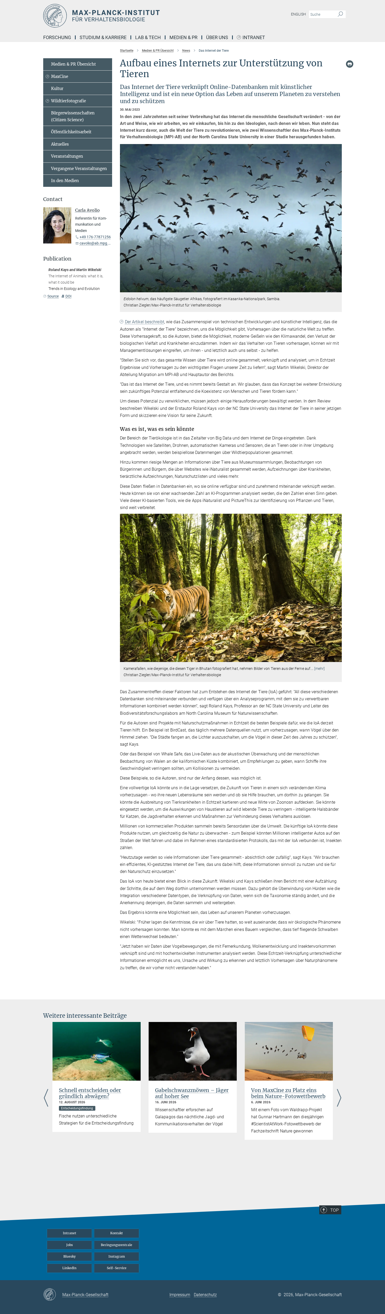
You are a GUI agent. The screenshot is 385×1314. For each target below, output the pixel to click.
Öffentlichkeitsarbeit (71, 131)
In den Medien (65, 180)
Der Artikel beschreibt (144, 321)
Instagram (116, 1256)
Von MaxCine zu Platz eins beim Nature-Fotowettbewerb (288, 1093)
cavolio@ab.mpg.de (96, 243)
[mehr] (319, 668)
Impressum (179, 1294)
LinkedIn (69, 1268)
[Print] (350, 64)
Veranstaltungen (67, 156)
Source (53, 296)
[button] (337, 288)
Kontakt (116, 1233)
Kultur (57, 88)
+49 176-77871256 (95, 237)
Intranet (254, 37)
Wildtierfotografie (68, 100)
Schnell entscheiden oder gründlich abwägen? (90, 1093)
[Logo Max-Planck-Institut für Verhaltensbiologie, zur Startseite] (141, 16)
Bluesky (69, 1256)
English (298, 14)
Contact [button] (53, 199)
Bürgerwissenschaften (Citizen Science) (73, 116)
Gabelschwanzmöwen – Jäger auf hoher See (192, 1093)
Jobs (69, 1245)
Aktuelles (60, 144)
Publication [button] (57, 259)
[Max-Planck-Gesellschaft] (52, 1295)
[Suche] (340, 14)
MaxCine (59, 76)
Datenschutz (205, 1294)
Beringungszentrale (116, 1245)
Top (334, 1210)
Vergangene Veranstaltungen (79, 168)
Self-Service (116, 1268)
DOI (68, 296)
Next (339, 1098)
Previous (46, 1098)
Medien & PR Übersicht (73, 64)
